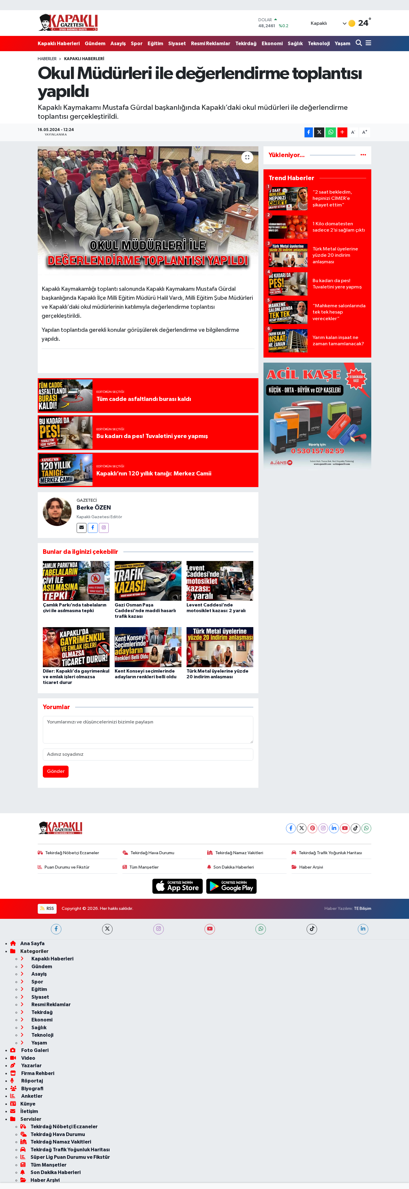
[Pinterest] (312, 828)
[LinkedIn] (334, 828)
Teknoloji (319, 43)
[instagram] (158, 929)
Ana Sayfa (32, 943)
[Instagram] (104, 528)
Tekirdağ (246, 43)
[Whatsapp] (366, 828)
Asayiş (118, 43)
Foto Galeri (34, 1050)
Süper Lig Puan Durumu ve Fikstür (70, 1157)
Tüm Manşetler (144, 867)
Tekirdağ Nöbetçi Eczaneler (72, 853)
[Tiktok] (355, 828)
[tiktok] (312, 929)
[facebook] (56, 929)
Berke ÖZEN (94, 508)
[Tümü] (363, 155)
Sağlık (295, 43)
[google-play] (231, 886)
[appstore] (178, 886)
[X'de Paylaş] (319, 132)
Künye (27, 1103)
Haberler (47, 59)
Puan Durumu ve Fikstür (67, 867)
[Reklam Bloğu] (317, 416)
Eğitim (155, 43)
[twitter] (107, 929)
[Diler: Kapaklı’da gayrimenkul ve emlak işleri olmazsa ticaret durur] (76, 647)
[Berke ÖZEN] (57, 511)
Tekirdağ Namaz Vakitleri (239, 853)
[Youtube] (345, 828)
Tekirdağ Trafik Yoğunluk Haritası (330, 853)
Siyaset (177, 43)
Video (27, 1058)
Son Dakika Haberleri (233, 867)
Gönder (56, 771)
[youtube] (210, 929)
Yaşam (342, 43)
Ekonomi (272, 43)
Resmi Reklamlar (210, 43)
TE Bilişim (362, 908)
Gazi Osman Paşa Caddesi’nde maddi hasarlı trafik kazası (145, 611)
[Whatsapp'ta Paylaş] (330, 132)
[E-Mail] (82, 528)
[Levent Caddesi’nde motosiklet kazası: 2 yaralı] (220, 580)
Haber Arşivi (311, 867)
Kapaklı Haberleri (59, 43)
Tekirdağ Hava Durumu (152, 853)
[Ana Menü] (367, 43)
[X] (302, 828)
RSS (50, 908)
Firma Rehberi (37, 1073)
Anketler (31, 1096)
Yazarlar (31, 1065)
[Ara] (359, 43)
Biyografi (31, 1088)
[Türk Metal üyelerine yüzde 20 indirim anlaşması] (220, 647)
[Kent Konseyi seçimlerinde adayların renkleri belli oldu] (148, 647)
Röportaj (31, 1080)
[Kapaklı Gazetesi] (68, 22)
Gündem (95, 43)
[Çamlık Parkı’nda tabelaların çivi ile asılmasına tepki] (76, 580)
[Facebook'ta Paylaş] (309, 132)
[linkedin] (363, 929)
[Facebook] (93, 528)
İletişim (29, 1111)
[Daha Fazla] (342, 132)
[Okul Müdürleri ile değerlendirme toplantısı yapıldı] (148, 211)
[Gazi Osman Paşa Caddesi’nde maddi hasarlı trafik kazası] (148, 580)
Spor (137, 43)
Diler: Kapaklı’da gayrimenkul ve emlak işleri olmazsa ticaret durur (76, 677)
